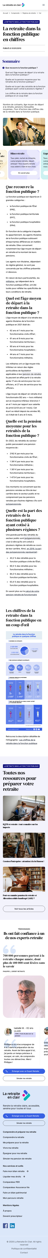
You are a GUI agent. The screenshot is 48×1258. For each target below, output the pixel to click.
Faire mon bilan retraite (13, 1171)
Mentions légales (11, 1205)
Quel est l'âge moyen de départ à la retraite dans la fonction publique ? (24, 73)
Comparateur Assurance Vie (16, 1187)
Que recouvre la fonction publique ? (21, 68)
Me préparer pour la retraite (16, 1142)
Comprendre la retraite (13, 1137)
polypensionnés (13, 504)
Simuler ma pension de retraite (17, 1158)
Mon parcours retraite (13, 1198)
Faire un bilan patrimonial (15, 1192)
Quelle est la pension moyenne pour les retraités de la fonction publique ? (22, 80)
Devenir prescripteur (12, 1216)
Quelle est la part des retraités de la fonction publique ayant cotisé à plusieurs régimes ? (25, 87)
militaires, (10, 281)
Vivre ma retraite (10, 1148)
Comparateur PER (11, 1182)
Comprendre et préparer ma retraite (19, 1132)
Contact (24, 1252)
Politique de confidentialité (24, 1248)
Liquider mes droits (12, 1176)
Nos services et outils (13, 1166)
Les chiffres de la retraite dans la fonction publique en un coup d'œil (23, 94)
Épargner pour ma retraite (15, 1153)
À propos (7, 1210)
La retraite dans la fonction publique (21, 22)
